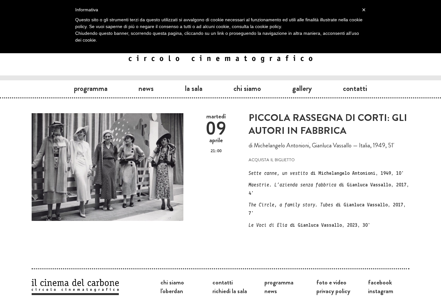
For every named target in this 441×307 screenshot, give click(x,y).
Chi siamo (247, 88)
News (146, 88)
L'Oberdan (171, 290)
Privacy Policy (333, 290)
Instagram (380, 290)
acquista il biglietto (272, 159)
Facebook (380, 282)
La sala (193, 88)
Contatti (355, 88)
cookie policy (268, 26)
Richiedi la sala (229, 290)
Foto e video (331, 282)
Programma (91, 88)
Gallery (302, 88)
